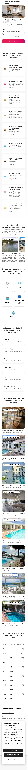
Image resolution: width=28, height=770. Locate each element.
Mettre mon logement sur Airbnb (12, 2)
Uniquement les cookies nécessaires (13, 755)
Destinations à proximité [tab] (8, 712)
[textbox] (7, 36)
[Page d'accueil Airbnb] (3, 2)
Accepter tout (13, 750)
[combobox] (13, 31)
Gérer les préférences (13, 760)
